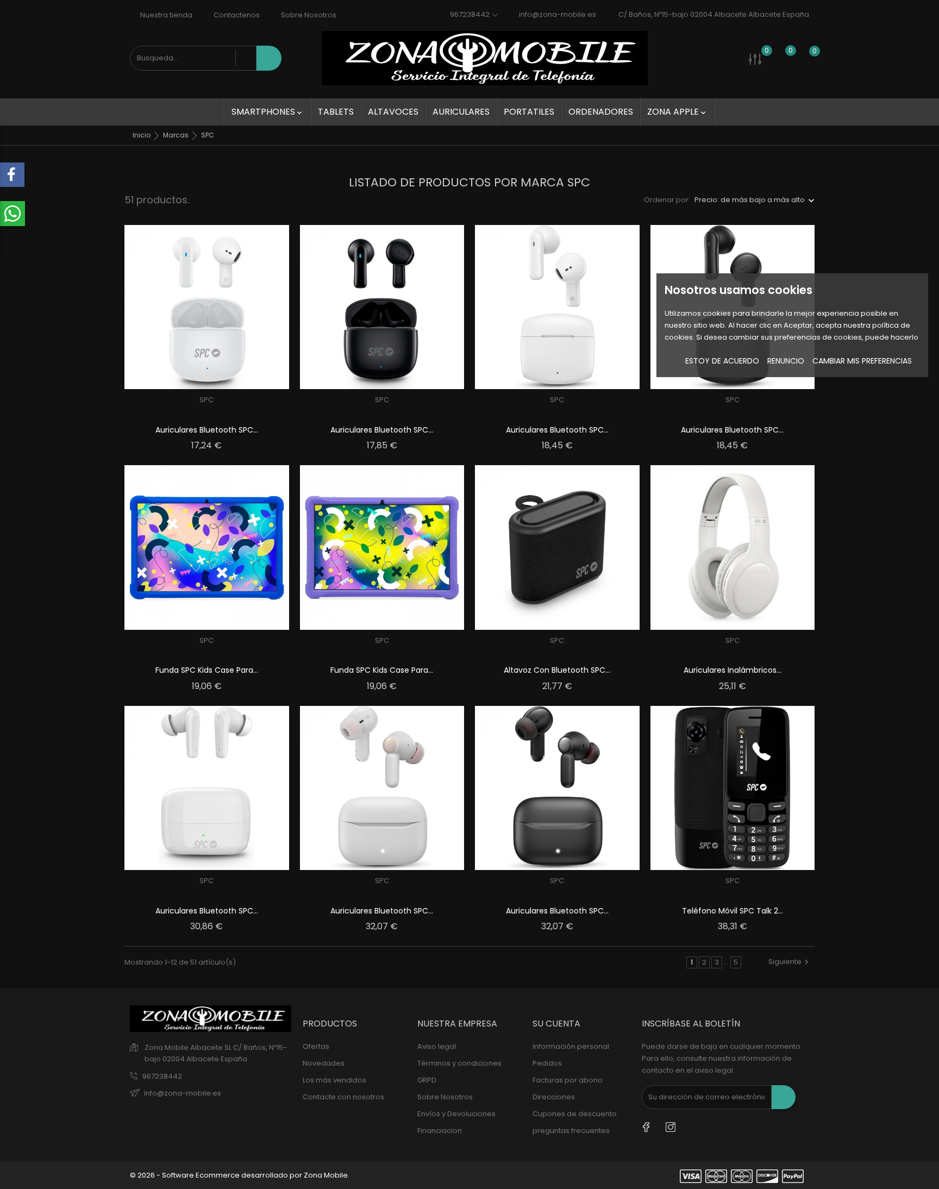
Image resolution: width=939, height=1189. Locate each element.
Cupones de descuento (575, 1114)
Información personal (571, 1046)
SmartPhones (267, 111)
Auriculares (461, 111)
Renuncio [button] (785, 360)
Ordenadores (600, 111)
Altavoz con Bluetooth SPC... (557, 670)
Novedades (324, 1063)
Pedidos (547, 1063)
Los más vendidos (334, 1080)
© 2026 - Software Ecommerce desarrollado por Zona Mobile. (239, 1175)
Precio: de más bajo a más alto (749, 200)
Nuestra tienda (165, 15)
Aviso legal (436, 1046)
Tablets (336, 111)
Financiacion (439, 1130)
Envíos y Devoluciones (456, 1114)
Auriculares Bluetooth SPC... (206, 429)
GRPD (426, 1080)
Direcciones (554, 1097)
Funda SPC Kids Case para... (206, 670)
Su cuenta (556, 1023)
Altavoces (393, 111)
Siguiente (785, 961)
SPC (206, 400)
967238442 (162, 1076)
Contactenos (236, 15)
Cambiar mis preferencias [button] (862, 360)
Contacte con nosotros (343, 1097)
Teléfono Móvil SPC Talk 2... (732, 910)
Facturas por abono (568, 1080)
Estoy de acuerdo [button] (722, 360)
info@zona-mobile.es (557, 14)
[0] (755, 58)
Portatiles (529, 111)
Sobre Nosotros (307, 15)
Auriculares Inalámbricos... (732, 670)
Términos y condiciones (459, 1063)
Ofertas (316, 1046)
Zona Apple (677, 111)
